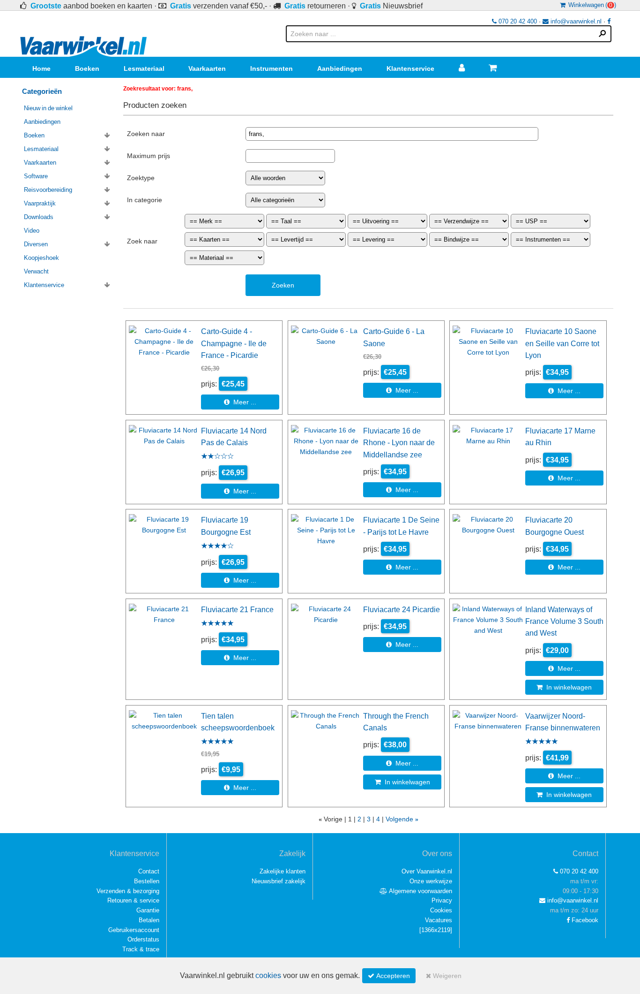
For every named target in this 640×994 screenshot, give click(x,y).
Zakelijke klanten (282, 871)
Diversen (36, 244)
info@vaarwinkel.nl (575, 21)
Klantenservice (410, 68)
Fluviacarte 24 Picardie (401, 609)
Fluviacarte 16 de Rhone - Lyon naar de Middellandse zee (399, 442)
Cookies (441, 910)
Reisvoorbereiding (48, 190)
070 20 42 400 (517, 21)
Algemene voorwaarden (419, 891)
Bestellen (146, 881)
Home (41, 68)
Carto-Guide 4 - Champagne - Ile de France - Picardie (234, 343)
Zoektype (141, 178)
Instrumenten (271, 68)
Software (36, 176)
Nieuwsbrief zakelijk (278, 881)
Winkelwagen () (591, 5)
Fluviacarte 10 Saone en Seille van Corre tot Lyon (562, 343)
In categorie (144, 200)
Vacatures (438, 920)
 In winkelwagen (564, 687)
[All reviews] (217, 457)
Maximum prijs (148, 155)
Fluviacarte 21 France (237, 609)
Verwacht (36, 271)
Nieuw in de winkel (48, 108)
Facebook (584, 920)
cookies (268, 975)
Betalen (149, 920)
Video (31, 231)
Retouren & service (133, 900)
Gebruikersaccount (133, 929)
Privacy (442, 900)
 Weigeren (443, 975)
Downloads (38, 217)
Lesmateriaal (144, 68)
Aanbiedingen (339, 68)
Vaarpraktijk (40, 203)
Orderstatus (143, 939)
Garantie (147, 910)
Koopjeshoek (41, 258)
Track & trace (140, 949)
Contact (148, 871)
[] (435, 929)
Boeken (87, 68)
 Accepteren (389, 975)
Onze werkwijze (430, 881)
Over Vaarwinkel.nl (427, 871)
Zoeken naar (146, 133)
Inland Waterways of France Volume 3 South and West (564, 621)
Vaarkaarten (207, 68)
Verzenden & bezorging (128, 891)
